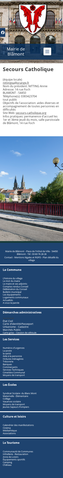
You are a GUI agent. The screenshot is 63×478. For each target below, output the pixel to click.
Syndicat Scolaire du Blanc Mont (20, 393)
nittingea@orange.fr (16, 83)
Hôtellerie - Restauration (15, 454)
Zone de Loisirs (10, 456)
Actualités (8, 300)
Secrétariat (8, 318)
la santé (7, 353)
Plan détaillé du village (43, 259)
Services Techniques (13, 369)
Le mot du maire (11, 281)
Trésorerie (8, 361)
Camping (7, 462)
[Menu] (47, 51)
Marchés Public (12, 329)
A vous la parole (11, 302)
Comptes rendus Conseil (15, 286)
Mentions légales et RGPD (27, 257)
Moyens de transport (14, 375)
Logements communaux (15, 297)
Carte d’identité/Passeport (18, 323)
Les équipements (12, 294)
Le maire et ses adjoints (15, 283)
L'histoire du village (12, 278)
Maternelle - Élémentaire (15, 396)
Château (7, 464)
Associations (9, 433)
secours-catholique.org (31, 113)
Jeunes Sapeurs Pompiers (16, 406)
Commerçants (10, 367)
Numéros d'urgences (13, 347)
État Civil (8, 321)
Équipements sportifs (14, 459)
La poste (7, 350)
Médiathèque (10, 430)
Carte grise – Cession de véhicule (19, 332)
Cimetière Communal (14, 372)
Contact (8, 257)
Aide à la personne (12, 356)
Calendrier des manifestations (18, 425)
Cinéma (7, 427)
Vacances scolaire (12, 401)
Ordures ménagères (13, 358)
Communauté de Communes (18, 451)
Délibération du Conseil (15, 289)
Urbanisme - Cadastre (16, 326)
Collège (6, 398)
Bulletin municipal (12, 292)
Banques (7, 364)
